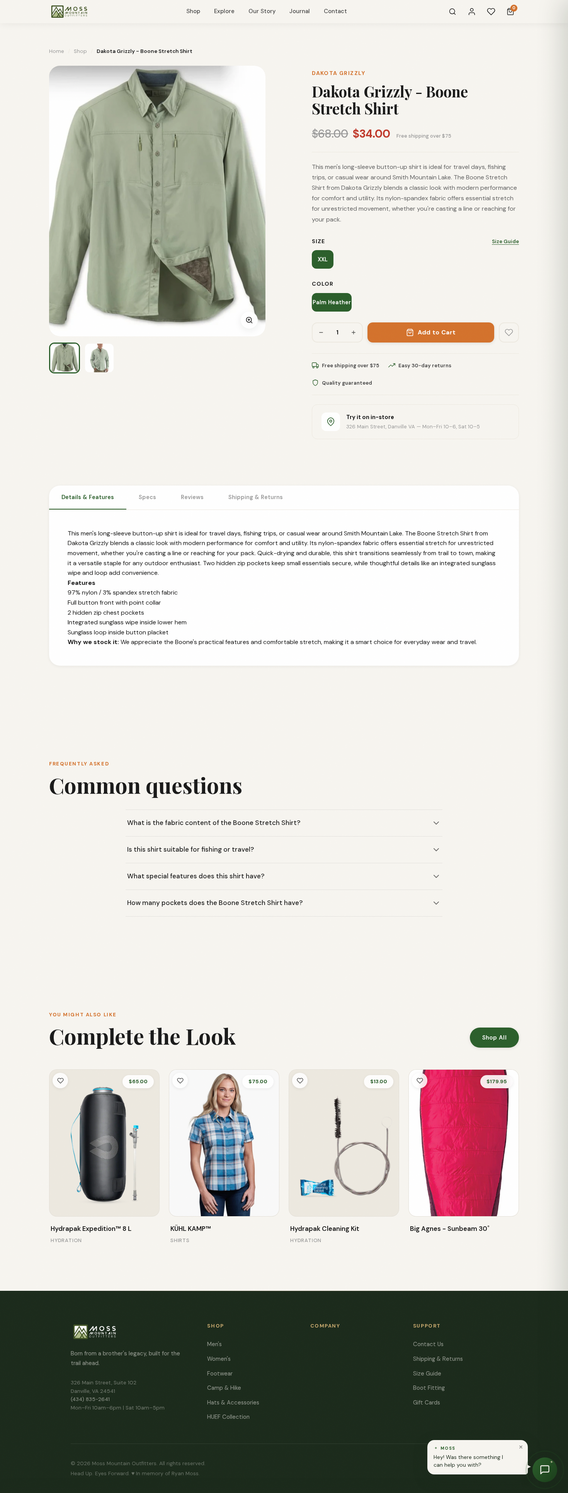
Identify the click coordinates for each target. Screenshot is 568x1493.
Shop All (494, 1037)
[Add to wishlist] (509, 332)
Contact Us (428, 1344)
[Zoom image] (249, 320)
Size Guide (505, 241)
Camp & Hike (224, 1388)
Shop (193, 11)
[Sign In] (471, 11)
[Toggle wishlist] (60, 1080)
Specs (147, 497)
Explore (224, 11)
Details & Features (87, 497)
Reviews (192, 497)
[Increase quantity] (353, 332)
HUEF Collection (228, 1417)
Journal (299, 11)
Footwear (220, 1373)
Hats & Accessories (233, 1402)
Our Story (261, 11)
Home (56, 51)
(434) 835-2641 (90, 1399)
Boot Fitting (429, 1388)
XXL (323, 259)
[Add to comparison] (60, 1205)
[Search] (452, 11)
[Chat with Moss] (544, 1469)
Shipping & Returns (255, 497)
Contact (335, 11)
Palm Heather (332, 302)
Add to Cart (437, 332)
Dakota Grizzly (339, 73)
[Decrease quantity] (321, 332)
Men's (214, 1344)
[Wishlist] (491, 11)
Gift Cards (426, 1402)
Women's (219, 1359)
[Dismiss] (520, 1447)
